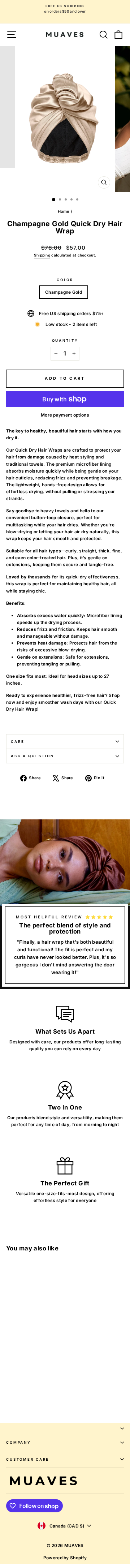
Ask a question (32, 756)
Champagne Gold (63, 292)
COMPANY (18, 1442)
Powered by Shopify (65, 1557)
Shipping (42, 255)
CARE (17, 742)
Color (65, 280)
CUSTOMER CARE (27, 1459)
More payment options (65, 415)
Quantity (65, 340)
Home (64, 211)
